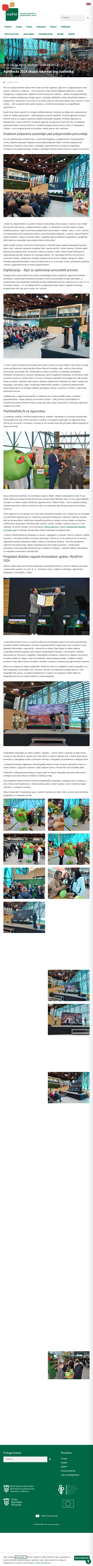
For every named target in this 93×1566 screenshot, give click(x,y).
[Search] (88, 18)
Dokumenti (41, 27)
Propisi (29, 27)
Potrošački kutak (46, 34)
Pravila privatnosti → (44, 1563)
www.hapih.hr (21, 1557)
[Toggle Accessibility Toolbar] (88, 1561)
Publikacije (65, 27)
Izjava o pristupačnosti (70, 1475)
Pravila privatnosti (68, 1471)
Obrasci (53, 27)
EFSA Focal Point (12, 34)
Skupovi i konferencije (43, 65)
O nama (19, 27)
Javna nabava (28, 34)
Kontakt (60, 34)
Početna (8, 27)
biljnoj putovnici (52, 527)
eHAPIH (71, 34)
